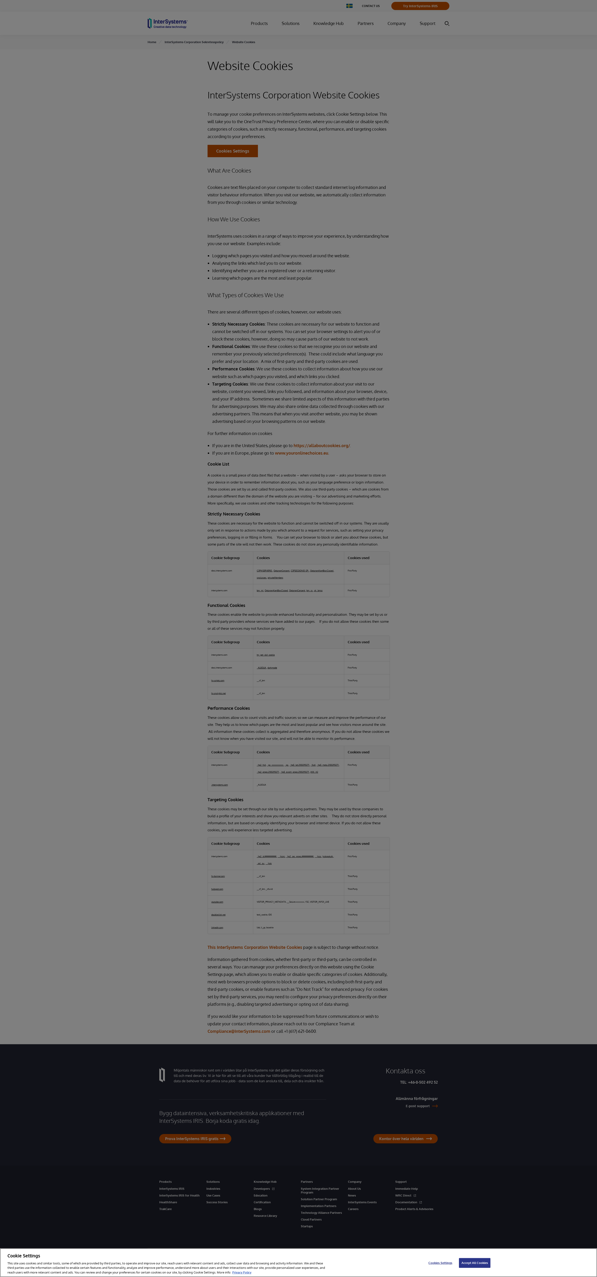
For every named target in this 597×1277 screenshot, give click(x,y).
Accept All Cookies (475, 1263)
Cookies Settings (440, 1263)
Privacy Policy (241, 1272)
